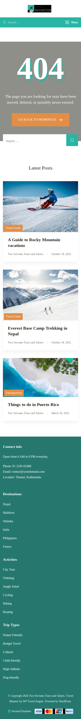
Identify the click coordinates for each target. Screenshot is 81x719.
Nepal (6, 504)
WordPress (65, 701)
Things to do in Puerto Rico (33, 404)
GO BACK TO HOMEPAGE (37, 119)
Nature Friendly (13, 635)
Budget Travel (12, 643)
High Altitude (11, 669)
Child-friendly (11, 660)
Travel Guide (13, 228)
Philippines (10, 538)
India (6, 529)
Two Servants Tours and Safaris (46, 695)
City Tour (9, 569)
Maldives (8, 512)
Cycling (8, 595)
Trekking (8, 578)
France (7, 546)
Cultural (8, 652)
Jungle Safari (11, 586)
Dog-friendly (11, 677)
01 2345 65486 (21, 466)
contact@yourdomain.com (28, 471)
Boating (8, 612)
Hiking (7, 603)
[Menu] (67, 22)
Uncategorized (14, 392)
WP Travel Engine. (33, 701)
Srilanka (8, 521)
